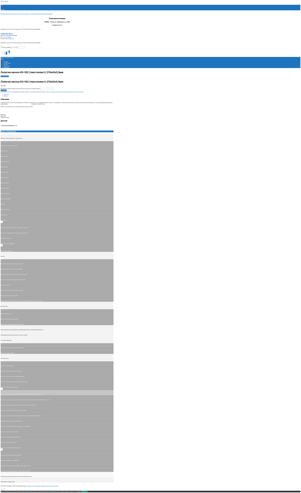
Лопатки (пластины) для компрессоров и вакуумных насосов (67, 91)
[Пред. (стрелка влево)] (1, 490)
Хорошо (84, 491)
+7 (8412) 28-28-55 (10, 9)
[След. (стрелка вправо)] (2, 490)
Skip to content (4, 1)
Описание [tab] (6, 94)
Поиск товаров (7, 47)
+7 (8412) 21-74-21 (8, 5)
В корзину (3, 90)
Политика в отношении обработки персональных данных (43, 486)
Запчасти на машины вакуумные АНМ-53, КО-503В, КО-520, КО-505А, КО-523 (28, 91)
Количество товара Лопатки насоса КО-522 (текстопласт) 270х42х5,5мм (20, 88)
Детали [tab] (6, 96)
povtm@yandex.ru (9, 38)
